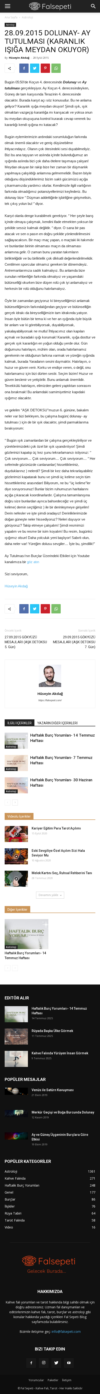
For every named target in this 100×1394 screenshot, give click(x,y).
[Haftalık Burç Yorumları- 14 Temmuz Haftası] (16, 741)
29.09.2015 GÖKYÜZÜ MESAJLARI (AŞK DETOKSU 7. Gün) (74, 642)
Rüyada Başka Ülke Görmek (52, 1031)
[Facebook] (31, 1363)
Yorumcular (36, 1380)
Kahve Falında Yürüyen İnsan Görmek (60, 1053)
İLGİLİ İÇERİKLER (19, 723)
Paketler (53, 1380)
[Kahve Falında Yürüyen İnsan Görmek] (16, 1059)
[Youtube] (68, 1363)
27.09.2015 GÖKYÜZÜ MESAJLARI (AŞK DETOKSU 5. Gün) (26, 642)
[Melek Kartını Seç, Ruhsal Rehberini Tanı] (16, 879)
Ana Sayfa (11, 17)
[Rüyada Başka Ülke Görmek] (16, 1037)
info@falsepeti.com (66, 1331)
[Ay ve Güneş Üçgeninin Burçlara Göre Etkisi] (16, 1136)
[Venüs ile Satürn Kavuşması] (16, 1091)
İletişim (66, 1380)
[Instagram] (43, 1363)
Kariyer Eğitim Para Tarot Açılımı (56, 828)
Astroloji (27, 17)
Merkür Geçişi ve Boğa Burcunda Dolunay (63, 1112)
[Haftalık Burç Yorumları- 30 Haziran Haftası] (16, 785)
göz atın (33, 562)
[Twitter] (56, 1363)
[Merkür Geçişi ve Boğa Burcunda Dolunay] (16, 1113)
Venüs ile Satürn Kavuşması (53, 1090)
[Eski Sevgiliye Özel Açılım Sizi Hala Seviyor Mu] (16, 856)
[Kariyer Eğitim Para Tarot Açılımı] (16, 834)
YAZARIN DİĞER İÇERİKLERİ (57, 723)
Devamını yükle (48, 895)
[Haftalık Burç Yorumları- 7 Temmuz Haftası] (16, 763)
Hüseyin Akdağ (19, 57)
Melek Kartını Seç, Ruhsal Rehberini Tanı (62, 873)
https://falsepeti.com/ (50, 700)
